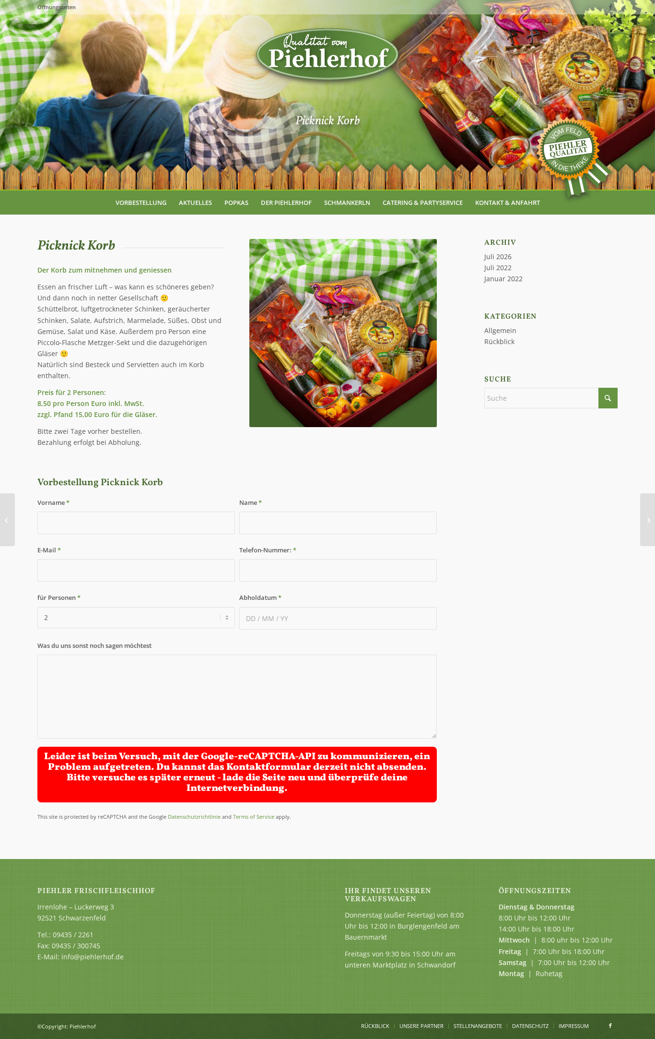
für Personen (59, 597)
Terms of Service (253, 816)
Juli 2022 (498, 267)
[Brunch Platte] (7, 519)
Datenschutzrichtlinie (194, 816)
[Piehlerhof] (327, 55)
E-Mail (49, 550)
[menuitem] (141, 203)
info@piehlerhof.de (92, 956)
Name (250, 502)
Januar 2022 (503, 278)
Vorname (53, 502)
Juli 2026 (498, 256)
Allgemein (500, 330)
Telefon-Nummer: (267, 550)
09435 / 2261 (73, 934)
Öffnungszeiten (56, 7)
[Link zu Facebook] (610, 7)
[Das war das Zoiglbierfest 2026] (647, 519)
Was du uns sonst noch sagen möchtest (94, 645)
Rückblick (499, 341)
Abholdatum (260, 597)
